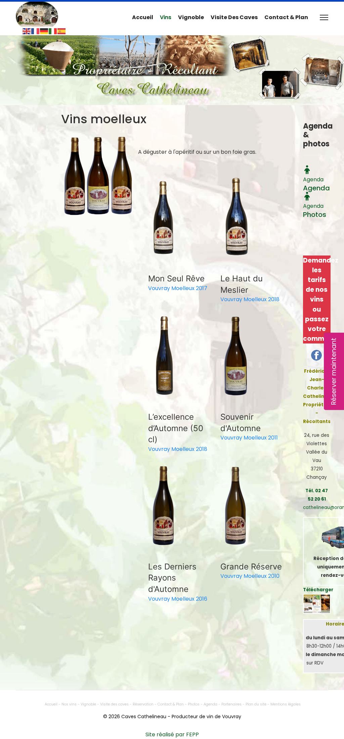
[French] (35, 31)
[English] (27, 31)
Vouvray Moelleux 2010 (250, 576)
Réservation (144, 704)
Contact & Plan (286, 17)
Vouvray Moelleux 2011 (249, 438)
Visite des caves (234, 17)
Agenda (211, 704)
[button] (163, 218)
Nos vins (69, 704)
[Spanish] (61, 31)
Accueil (142, 17)
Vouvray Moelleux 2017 (177, 288)
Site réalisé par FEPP (172, 734)
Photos (194, 704)
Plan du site (256, 704)
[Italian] (53, 31)
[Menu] (324, 17)
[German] (44, 31)
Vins (165, 17)
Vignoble (191, 17)
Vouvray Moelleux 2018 (250, 299)
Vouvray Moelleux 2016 (177, 599)
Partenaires (232, 704)
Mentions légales (285, 704)
